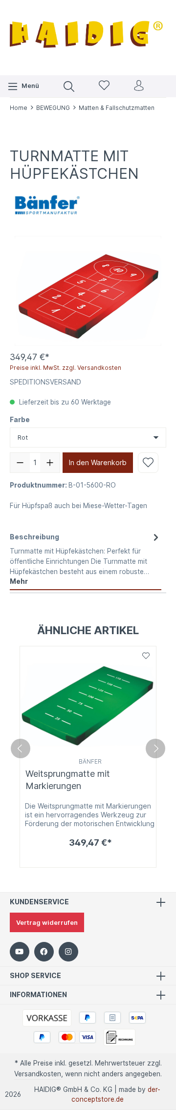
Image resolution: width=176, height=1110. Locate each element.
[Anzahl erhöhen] (50, 462)
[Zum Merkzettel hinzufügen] (148, 462)
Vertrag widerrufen (47, 922)
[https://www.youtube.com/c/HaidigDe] (19, 951)
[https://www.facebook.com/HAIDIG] (44, 951)
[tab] (85, 559)
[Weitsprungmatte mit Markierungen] (88, 700)
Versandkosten (37, 1074)
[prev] (20, 748)
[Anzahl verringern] (20, 462)
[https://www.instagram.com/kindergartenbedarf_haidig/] (68, 951)
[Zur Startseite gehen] (88, 36)
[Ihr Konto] (138, 86)
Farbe (20, 420)
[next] (155, 748)
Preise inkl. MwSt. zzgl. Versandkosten (65, 367)
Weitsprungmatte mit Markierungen (67, 779)
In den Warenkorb (98, 462)
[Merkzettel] (104, 86)
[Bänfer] (47, 204)
